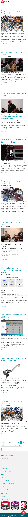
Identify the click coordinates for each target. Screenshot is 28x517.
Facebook (6, 499)
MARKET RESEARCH (7, 486)
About (4, 465)
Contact (4, 462)
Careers (4, 468)
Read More (4, 43)
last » (20, 445)
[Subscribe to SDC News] (14, 449)
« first (3, 442)
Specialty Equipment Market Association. (16, 515)
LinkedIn (5, 496)
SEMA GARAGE (6, 480)
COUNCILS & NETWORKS (8, 483)
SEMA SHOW (5, 490)
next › (15, 445)
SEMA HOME (5, 477)
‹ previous (9, 442)
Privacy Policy (6, 471)
